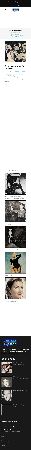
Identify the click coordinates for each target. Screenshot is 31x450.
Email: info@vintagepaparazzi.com (10, 431)
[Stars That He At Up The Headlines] (15, 51)
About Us (3, 445)
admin (23, 71)
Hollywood (17, 71)
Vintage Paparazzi (15, 34)
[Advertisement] (15, 20)
